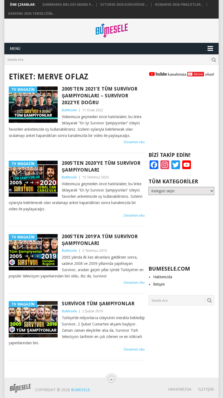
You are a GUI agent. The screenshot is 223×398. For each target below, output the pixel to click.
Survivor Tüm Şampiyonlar (98, 303)
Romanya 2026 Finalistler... (179, 5)
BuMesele (69, 110)
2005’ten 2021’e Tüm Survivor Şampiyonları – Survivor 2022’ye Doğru (99, 95)
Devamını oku (134, 142)
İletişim (159, 284)
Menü (15, 48)
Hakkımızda (162, 277)
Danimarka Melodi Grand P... (67, 5)
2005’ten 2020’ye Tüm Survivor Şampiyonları (101, 166)
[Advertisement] (181, 116)
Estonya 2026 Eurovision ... (124, 5)
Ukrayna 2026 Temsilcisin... (31, 14)
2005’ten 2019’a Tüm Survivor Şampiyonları (100, 240)
